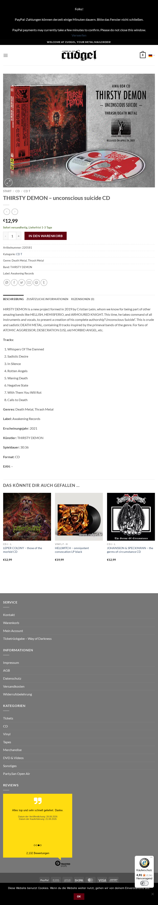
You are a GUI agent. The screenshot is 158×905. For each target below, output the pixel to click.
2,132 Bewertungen (37, 853)
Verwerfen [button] (79, 35)
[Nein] (152, 895)
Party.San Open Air (16, 773)
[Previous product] (15, 212)
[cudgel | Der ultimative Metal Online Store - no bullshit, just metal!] (79, 55)
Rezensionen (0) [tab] (82, 299)
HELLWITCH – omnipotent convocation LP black (72, 550)
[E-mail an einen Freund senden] (29, 282)
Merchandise (12, 750)
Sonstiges (10, 766)
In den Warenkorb (46, 236)
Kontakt (9, 615)
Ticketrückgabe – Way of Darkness (27, 638)
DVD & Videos (13, 758)
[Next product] (6, 212)
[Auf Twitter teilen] (21, 282)
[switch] (144, 883)
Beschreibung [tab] (13, 299)
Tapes (7, 742)
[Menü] (151, 858)
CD (17, 191)
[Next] (155, 535)
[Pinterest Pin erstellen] (36, 282)
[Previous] (3, 535)
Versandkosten (13, 686)
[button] (5, 55)
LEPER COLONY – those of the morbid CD (22, 550)
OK (79, 896)
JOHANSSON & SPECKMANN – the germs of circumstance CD (130, 550)
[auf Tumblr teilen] (44, 282)
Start (7, 191)
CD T (27, 191)
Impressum (11, 662)
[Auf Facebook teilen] (14, 282)
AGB (6, 670)
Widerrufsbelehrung (17, 694)
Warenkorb (11, 623)
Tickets (8, 718)
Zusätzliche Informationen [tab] (47, 299)
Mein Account (13, 631)
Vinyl (6, 734)
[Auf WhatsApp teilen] (6, 282)
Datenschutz (12, 678)
